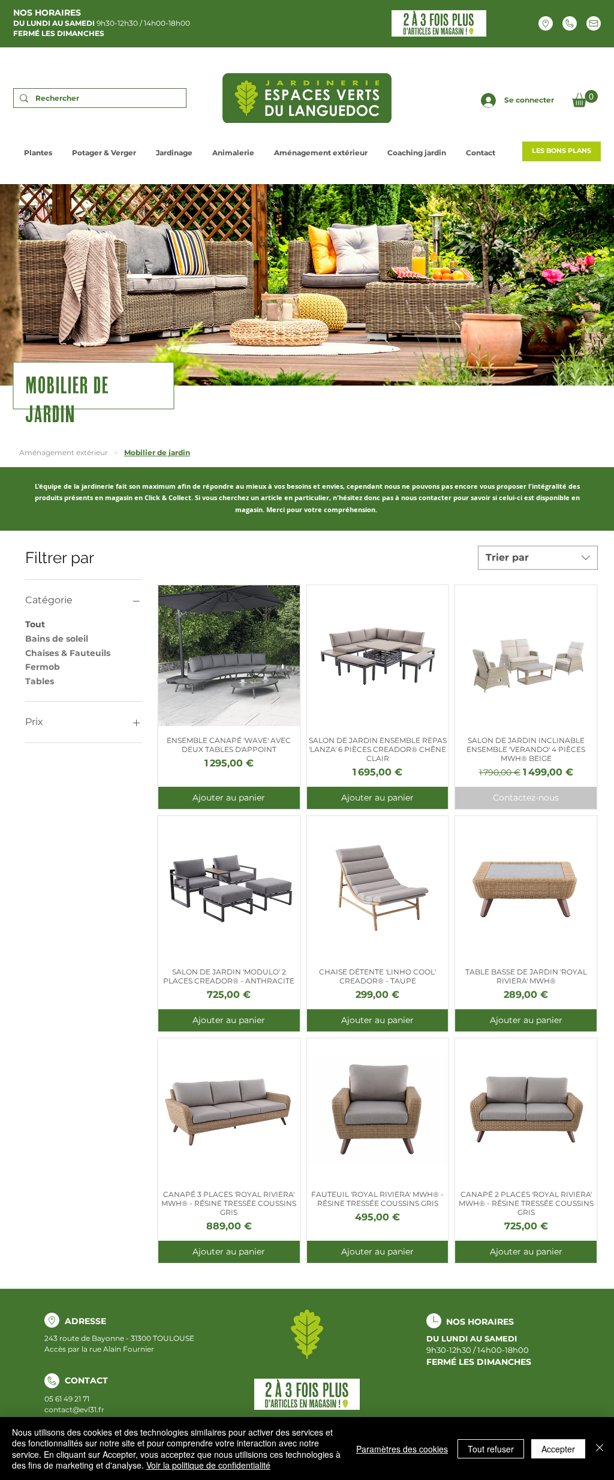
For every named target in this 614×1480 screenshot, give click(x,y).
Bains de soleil (56, 638)
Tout (35, 624)
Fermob (42, 666)
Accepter (558, 1449)
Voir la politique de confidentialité (208, 1465)
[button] (585, 98)
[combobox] (538, 558)
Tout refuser (491, 1449)
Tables (39, 681)
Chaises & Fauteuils (67, 653)
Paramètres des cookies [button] (402, 1449)
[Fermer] (599, 1448)
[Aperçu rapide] (229, 656)
